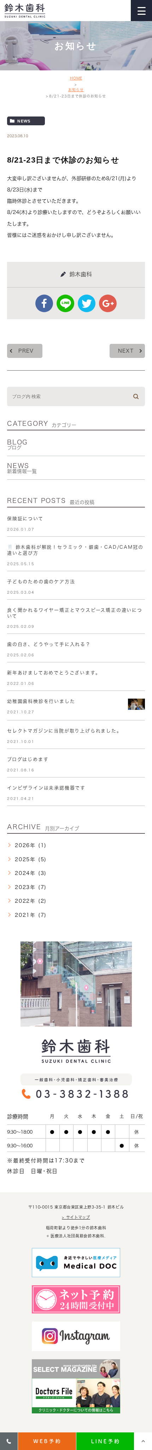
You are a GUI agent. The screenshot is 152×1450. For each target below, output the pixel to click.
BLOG (17, 444)
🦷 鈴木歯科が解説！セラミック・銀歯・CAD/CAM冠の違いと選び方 (75, 550)
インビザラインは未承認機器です (46, 788)
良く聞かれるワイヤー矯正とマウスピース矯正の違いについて (74, 613)
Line (65, 303)
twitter (86, 303)
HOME (76, 78)
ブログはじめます (27, 759)
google (108, 303)
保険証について (25, 518)
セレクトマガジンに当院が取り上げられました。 (64, 731)
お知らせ (76, 90)
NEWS (22, 468)
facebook (44, 303)
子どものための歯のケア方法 (41, 581)
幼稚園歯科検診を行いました (41, 701)
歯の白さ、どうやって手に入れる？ (49, 644)
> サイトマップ (76, 1217)
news (23, 121)
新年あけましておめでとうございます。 (53, 672)
